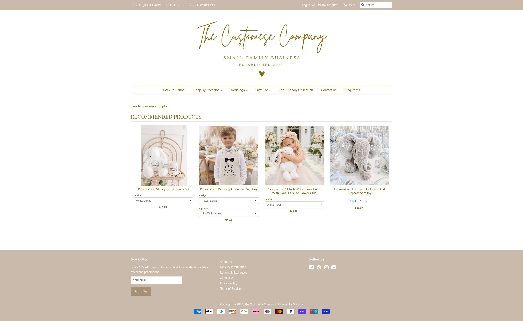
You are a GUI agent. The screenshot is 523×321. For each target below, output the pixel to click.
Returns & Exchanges (233, 272)
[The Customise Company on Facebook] (311, 268)
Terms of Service (230, 288)
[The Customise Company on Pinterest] (319, 268)
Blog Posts (352, 90)
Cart (352, 5)
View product (164, 160)
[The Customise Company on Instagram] (326, 268)
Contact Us (227, 277)
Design (203, 195)
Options (138, 195)
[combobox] (376, 5)
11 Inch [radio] (364, 200)
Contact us (328, 90)
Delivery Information (233, 267)
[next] (388, 179)
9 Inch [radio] (353, 200)
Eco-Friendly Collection (296, 90)
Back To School (174, 90)
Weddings (238, 90)
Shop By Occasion (206, 90)
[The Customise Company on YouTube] (333, 268)
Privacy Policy (228, 283)
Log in (306, 5)
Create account (327, 5)
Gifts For (262, 90)
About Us (226, 261)
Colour (268, 199)
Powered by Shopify (290, 304)
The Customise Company (260, 304)
